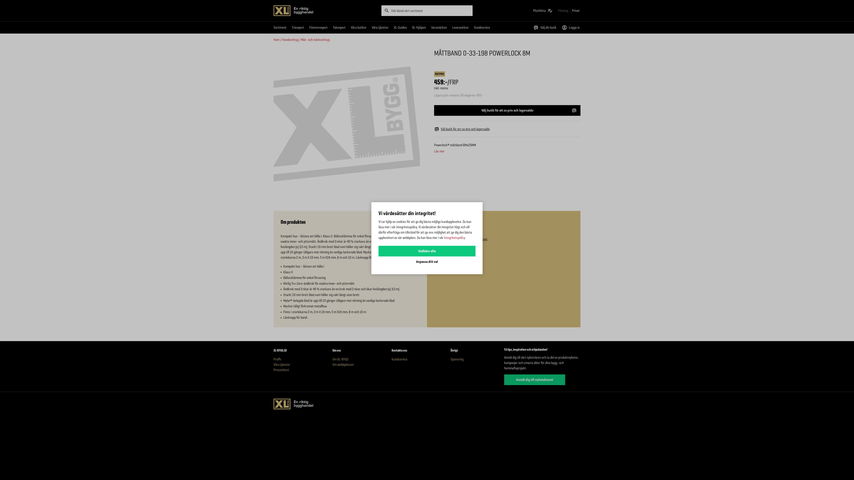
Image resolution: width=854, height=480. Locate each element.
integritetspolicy (454, 237)
